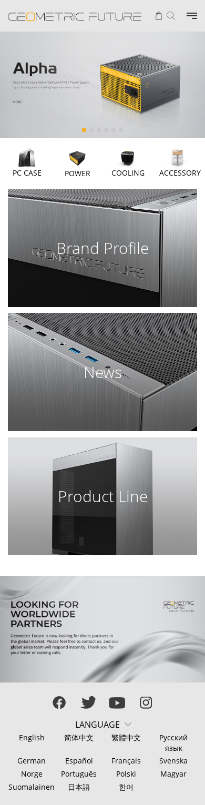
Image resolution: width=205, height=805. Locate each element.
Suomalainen (31, 787)
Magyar (173, 774)
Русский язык (173, 742)
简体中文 (79, 737)
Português (79, 774)
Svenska (173, 761)
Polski (126, 774)
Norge (32, 774)
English (32, 737)
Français (126, 761)
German (31, 761)
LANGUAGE (97, 724)
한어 (126, 787)
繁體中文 (126, 737)
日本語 (79, 787)
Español (79, 761)
